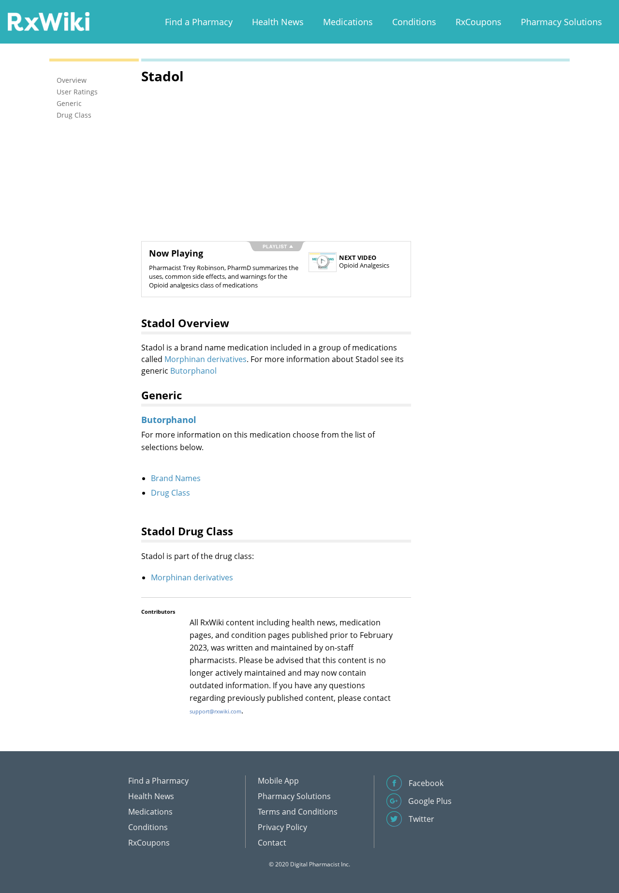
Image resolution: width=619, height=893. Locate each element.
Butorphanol (193, 370)
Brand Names (176, 478)
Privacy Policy (282, 827)
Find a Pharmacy (199, 22)
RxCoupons (478, 22)
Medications (348, 22)
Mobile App (278, 780)
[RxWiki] (48, 21)
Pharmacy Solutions (561, 22)
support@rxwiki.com (215, 711)
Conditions (414, 22)
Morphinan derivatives (205, 359)
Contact (272, 842)
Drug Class (170, 492)
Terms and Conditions (298, 811)
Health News (278, 22)
